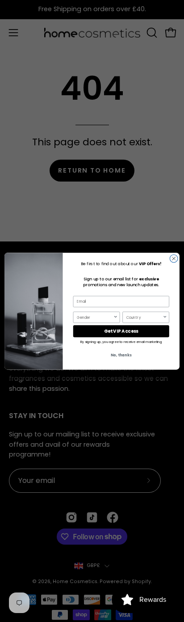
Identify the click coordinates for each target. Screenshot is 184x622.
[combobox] (95, 317)
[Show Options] (115, 317)
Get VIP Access (121, 331)
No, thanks (121, 355)
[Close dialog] (174, 258)
